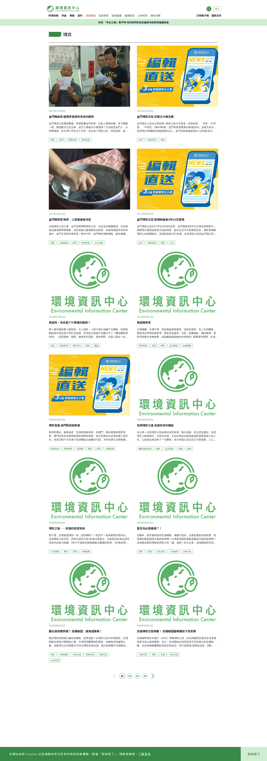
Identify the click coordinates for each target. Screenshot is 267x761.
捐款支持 (216, 15)
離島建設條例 (145, 448)
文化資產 (98, 242)
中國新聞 (109, 448)
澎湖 (180, 448)
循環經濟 (129, 15)
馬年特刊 (76, 345)
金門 (61, 139)
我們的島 (85, 139)
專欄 (72, 15)
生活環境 (173, 345)
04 (145, 676)
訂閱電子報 (203, 15)
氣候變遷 (116, 15)
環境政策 (72, 139)
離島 (96, 345)
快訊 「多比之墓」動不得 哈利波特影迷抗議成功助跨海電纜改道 (133, 22)
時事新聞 (53, 15)
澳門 (99, 448)
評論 (63, 15)
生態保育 (103, 15)
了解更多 (144, 754)
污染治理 (160, 551)
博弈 (53, 139)
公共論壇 (55, 551)
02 (129, 676)
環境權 (80, 448)
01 (122, 676)
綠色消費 (155, 15)
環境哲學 (63, 345)
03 (137, 676)
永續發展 (63, 242)
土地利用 (142, 15)
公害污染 (186, 551)
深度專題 (90, 15)
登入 (217, 8)
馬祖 (53, 345)
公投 (171, 242)
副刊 (80, 15)
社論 (189, 448)
